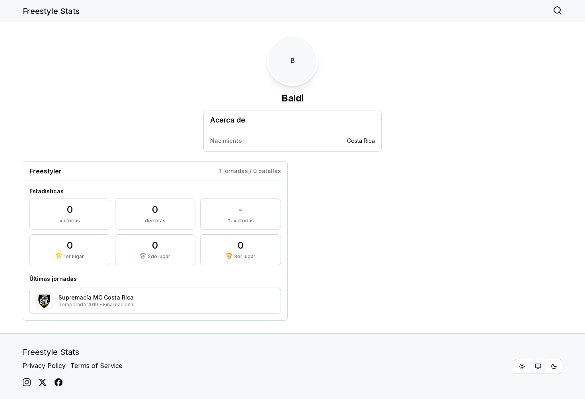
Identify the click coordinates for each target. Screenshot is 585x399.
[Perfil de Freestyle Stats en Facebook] (58, 382)
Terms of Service (96, 366)
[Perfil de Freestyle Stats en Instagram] (27, 382)
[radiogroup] (538, 366)
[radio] (522, 366)
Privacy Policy (44, 366)
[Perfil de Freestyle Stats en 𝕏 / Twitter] (43, 382)
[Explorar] (557, 11)
